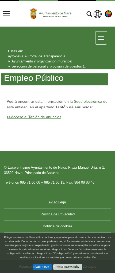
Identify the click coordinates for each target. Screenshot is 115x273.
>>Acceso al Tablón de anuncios (34, 117)
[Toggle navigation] (6, 13)
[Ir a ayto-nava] (51, 13)
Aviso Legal (57, 202)
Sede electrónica (88, 101)
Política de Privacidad (58, 214)
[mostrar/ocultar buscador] (89, 14)
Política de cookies (57, 226)
